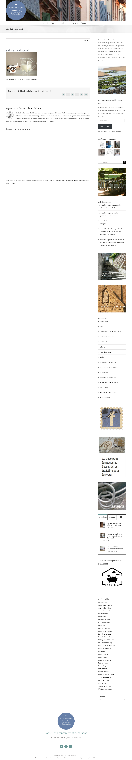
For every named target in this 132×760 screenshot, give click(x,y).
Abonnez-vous (105, 126)
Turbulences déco (104, 677)
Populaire (103, 517)
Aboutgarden (102, 602)
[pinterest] (70, 746)
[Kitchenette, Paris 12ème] (101, 152)
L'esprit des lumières (105, 637)
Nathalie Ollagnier (104, 660)
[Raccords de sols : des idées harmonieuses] (102, 524)
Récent (112, 517)
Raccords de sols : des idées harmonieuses (114, 524)
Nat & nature (102, 657)
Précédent (86, 40)
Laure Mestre (12, 79)
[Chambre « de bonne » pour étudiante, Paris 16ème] (101, 144)
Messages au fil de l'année (109, 367)
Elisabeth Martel (104, 622)
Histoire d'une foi (104, 628)
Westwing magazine (105, 689)
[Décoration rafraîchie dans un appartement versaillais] (109, 144)
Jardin (102, 357)
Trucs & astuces (105, 398)
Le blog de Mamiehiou (106, 640)
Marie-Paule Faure (104, 648)
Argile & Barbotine (104, 608)
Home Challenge (105, 352)
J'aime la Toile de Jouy (105, 631)
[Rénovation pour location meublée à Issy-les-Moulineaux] (116, 152)
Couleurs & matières (107, 337)
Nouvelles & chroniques (108, 377)
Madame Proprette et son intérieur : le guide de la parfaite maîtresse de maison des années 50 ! (112, 242)
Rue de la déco (103, 672)
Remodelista (102, 669)
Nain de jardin (103, 654)
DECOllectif (103, 342)
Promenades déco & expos (109, 382)
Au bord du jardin (104, 611)
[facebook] (61, 746)
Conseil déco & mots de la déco (110, 332)
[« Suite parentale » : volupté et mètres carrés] (102, 547)
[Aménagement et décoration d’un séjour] (109, 152)
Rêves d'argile (103, 666)
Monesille (101, 651)
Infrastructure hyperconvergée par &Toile (84, 758)
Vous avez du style (104, 686)
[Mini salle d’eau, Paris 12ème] (116, 144)
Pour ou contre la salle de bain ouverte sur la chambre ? (114, 536)
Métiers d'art (104, 372)
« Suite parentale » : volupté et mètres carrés (115, 548)
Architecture (104, 322)
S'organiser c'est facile (106, 674)
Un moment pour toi (105, 680)
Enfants (102, 347)
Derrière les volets (104, 620)
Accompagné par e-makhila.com (60, 758)
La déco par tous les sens (108, 362)
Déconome (102, 617)
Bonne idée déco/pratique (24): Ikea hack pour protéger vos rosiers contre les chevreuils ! (112, 232)
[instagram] (66, 746)
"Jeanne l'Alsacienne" (73, 738)
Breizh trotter (103, 614)
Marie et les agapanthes (106, 646)
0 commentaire (32, 79)
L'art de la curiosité (104, 634)
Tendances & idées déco (108, 392)
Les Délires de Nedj (105, 643)
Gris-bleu (101, 625)
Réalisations (104, 387)
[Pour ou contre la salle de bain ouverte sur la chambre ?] (102, 534)
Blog (101, 327)
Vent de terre (102, 683)
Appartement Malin (105, 605)
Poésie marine (103, 663)
